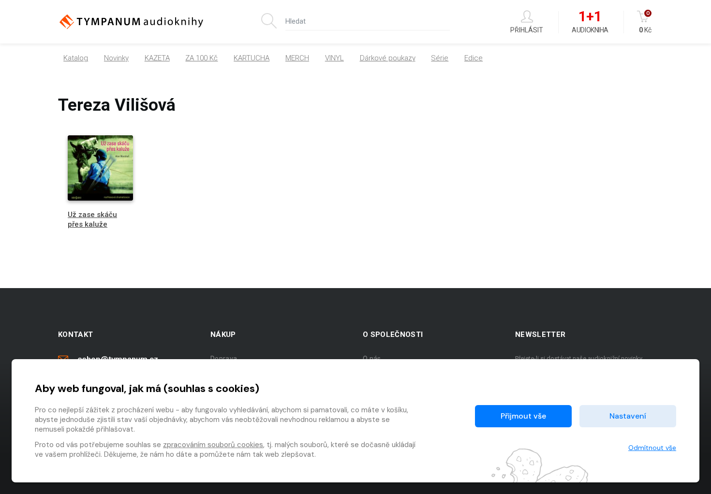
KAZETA (157, 58)
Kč (645, 22)
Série (439, 58)
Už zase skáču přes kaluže (92, 219)
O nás (372, 359)
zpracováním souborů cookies (213, 445)
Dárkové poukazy (387, 58)
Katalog (75, 58)
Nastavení (627, 416)
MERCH (297, 58)
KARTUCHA (251, 58)
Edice (473, 58)
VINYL (334, 58)
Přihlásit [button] (526, 29)
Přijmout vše (523, 416)
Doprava (223, 359)
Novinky (116, 58)
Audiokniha (590, 22)
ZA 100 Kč (201, 58)
